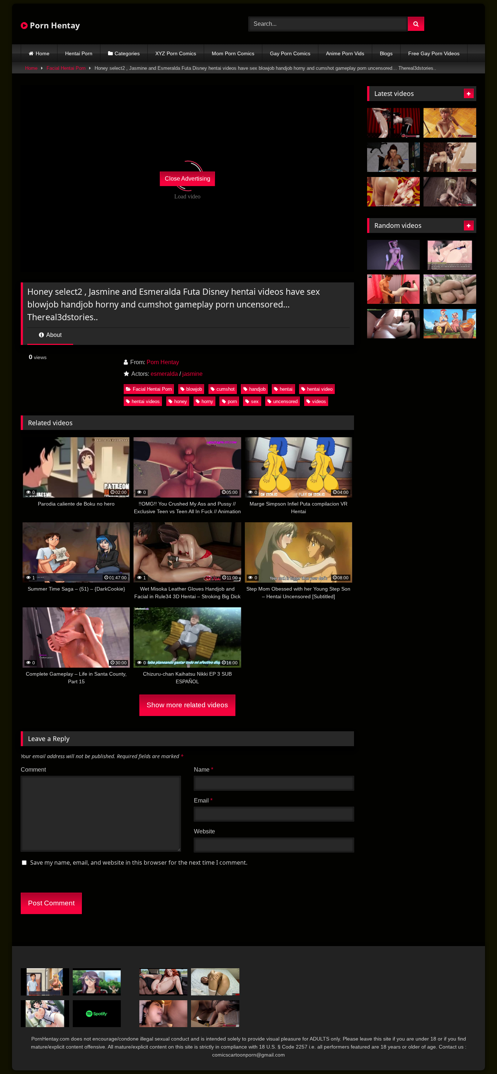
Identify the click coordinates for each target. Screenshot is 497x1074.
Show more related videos (187, 705)
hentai (286, 389)
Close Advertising (187, 179)
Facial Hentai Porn (66, 68)
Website (204, 831)
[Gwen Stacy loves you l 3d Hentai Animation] (393, 255)
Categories (127, 53)
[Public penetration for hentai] (45, 1013)
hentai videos (146, 401)
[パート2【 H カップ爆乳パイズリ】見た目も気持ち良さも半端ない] (163, 1013)
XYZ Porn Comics (175, 53)
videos (319, 401)
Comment (33, 770)
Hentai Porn (78, 53)
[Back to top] (474, 1052)
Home (42, 53)
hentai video (320, 389)
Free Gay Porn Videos (434, 53)
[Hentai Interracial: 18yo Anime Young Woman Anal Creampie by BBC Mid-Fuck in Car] (163, 981)
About (53, 335)
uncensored (285, 401)
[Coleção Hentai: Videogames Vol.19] (450, 289)
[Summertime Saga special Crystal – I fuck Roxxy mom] (45, 981)
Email (203, 800)
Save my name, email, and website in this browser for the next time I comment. (138, 862)
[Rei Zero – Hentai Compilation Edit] (97, 981)
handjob (257, 389)
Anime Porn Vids (345, 53)
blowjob (194, 389)
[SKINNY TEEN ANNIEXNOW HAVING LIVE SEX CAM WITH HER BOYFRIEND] (215, 981)
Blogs (386, 53)
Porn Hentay (54, 25)
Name (203, 770)
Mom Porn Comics (233, 53)
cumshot (225, 389)
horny (207, 401)
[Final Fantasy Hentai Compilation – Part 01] (393, 324)
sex (255, 401)
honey (180, 401)
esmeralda (164, 374)
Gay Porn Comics (290, 53)
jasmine (192, 374)
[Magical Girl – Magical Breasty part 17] (450, 255)
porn (232, 401)
